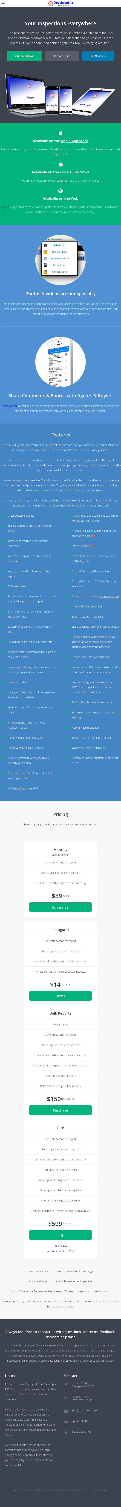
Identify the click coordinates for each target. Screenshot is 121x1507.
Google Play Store (74, 172)
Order (60, 996)
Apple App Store (74, 140)
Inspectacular (9, 406)
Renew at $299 (60, 1245)
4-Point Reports (16, 722)
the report (47, 525)
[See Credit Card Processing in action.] (94, 536)
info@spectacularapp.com (86, 1410)
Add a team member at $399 (60, 1251)
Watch (100, 56)
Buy (60, 1235)
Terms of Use (81, 1489)
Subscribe (60, 907)
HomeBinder (79, 727)
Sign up (5, 207)
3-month (46, 1211)
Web (74, 198)
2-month (35, 1211)
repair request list (109, 596)
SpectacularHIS (80, 1421)
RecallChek (19, 788)
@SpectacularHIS (82, 1431)
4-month (59, 1211)
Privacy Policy (100, 1489)
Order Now (24, 56)
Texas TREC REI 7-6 (83, 737)
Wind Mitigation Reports (29, 748)
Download (62, 56)
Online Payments (81, 546)
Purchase (60, 1110)
